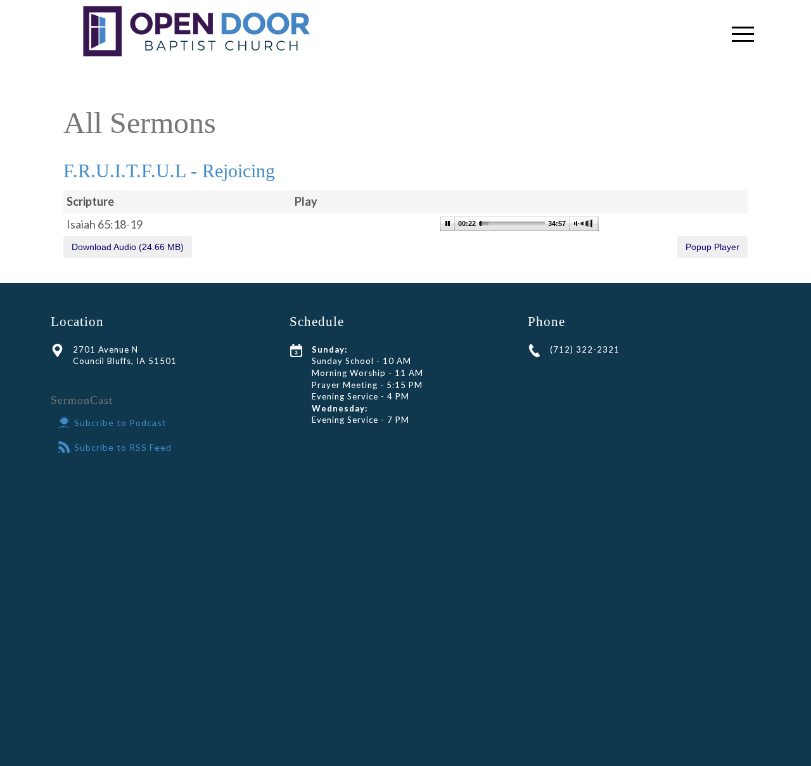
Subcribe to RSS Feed (123, 447)
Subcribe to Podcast (120, 422)
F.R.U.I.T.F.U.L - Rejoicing (169, 170)
